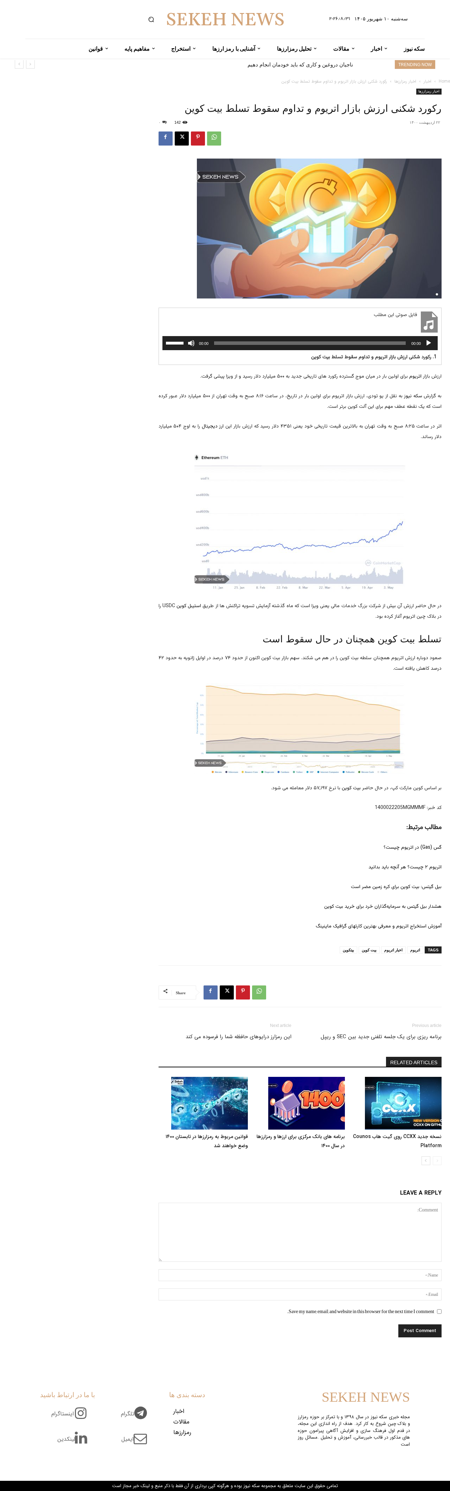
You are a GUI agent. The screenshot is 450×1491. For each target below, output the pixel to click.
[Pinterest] (198, 138)
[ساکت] (191, 343)
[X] (182, 138)
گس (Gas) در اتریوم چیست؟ (413, 847)
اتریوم (415, 376)
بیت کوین (351, 788)
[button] (151, 19)
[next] (19, 64)
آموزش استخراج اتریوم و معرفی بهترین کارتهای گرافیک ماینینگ (379, 926)
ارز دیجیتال (213, 426)
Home (444, 81)
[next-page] (426, 1160)
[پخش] (428, 343)
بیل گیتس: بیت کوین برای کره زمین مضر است (396, 887)
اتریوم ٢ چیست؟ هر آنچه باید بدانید (405, 867)
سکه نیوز (413, 396)
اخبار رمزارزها (405, 81)
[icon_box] (136, 1417)
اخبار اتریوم (393, 950)
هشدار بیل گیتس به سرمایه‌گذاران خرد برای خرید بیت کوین (383, 907)
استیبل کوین (188, 606)
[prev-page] (437, 1160)
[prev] (30, 64)
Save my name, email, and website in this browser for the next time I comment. (360, 1311)
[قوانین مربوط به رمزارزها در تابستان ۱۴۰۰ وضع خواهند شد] (203, 1103)
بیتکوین (348, 950)
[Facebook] (166, 138)
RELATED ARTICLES (413, 1062)
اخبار (427, 81)
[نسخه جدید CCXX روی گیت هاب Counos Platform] (397, 1103)
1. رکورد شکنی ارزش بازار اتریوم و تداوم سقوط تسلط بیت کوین (374, 357)
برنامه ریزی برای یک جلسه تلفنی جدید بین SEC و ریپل (381, 1037)
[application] (300, 343)
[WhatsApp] (214, 138)
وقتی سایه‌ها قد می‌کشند (325, 65)
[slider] (176, 342)
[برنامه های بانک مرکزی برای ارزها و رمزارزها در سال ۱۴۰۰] (300, 1103)
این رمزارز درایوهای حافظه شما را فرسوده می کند (238, 1037)
